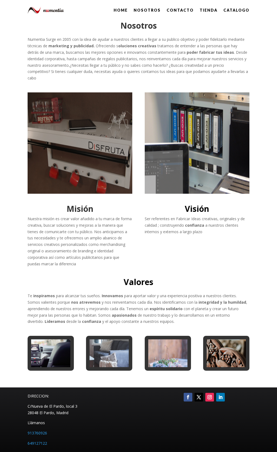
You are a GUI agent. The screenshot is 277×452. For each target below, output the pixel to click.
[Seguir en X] (198, 397)
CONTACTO (180, 10)
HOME (121, 10)
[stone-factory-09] (167, 365)
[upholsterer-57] (109, 365)
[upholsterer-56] (50, 365)
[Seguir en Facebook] (188, 397)
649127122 (37, 443)
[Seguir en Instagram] (209, 397)
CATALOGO (236, 10)
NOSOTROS (147, 10)
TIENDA (208, 10)
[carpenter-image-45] (226, 365)
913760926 (37, 433)
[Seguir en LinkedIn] (220, 397)
